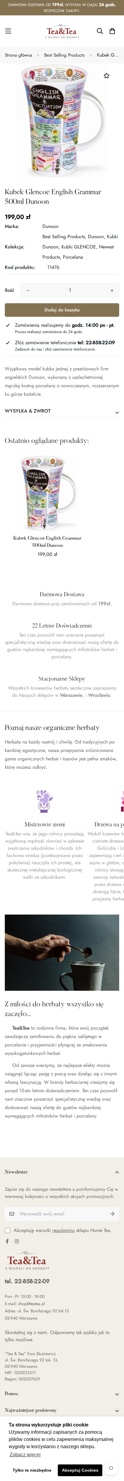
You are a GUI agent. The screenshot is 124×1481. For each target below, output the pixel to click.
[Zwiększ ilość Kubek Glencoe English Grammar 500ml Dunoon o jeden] (112, 291)
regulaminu (63, 1230)
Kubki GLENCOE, (79, 246)
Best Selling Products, (64, 236)
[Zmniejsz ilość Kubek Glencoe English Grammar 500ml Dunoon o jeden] (28, 291)
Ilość (9, 290)
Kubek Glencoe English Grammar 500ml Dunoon (47, 542)
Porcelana (73, 257)
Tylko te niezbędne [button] (32, 1470)
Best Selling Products (64, 55)
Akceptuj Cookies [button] (80, 1470)
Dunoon (50, 226)
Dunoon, (96, 236)
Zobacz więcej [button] (25, 1454)
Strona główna (18, 55)
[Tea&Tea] (62, 31)
